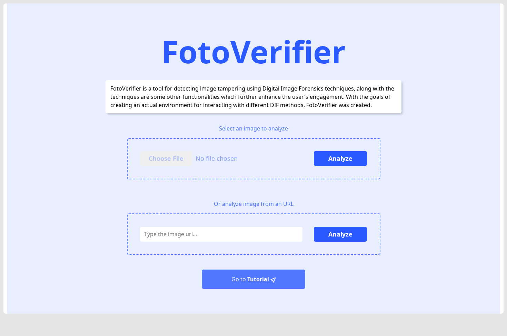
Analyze (340, 158)
